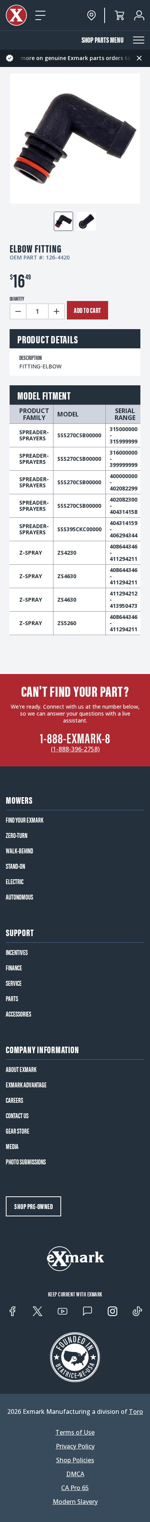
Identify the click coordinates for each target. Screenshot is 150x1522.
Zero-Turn (16, 835)
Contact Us (17, 1115)
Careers (14, 1100)
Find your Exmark (24, 820)
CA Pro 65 (75, 1488)
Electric (14, 881)
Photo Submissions (26, 1162)
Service (14, 983)
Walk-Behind (19, 851)
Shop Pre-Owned (33, 1206)
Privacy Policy (75, 1446)
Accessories (18, 1014)
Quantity (17, 298)
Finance (14, 968)
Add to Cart (87, 310)
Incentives (17, 952)
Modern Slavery (75, 1502)
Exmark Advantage (26, 1085)
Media (12, 1146)
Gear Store (17, 1131)
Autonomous (19, 897)
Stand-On (15, 866)
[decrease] (18, 311)
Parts (12, 998)
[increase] (57, 311)
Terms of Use (75, 1432)
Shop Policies (75, 1460)
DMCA (75, 1474)
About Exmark (21, 1069)
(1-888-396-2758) (75, 749)
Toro (136, 1411)
